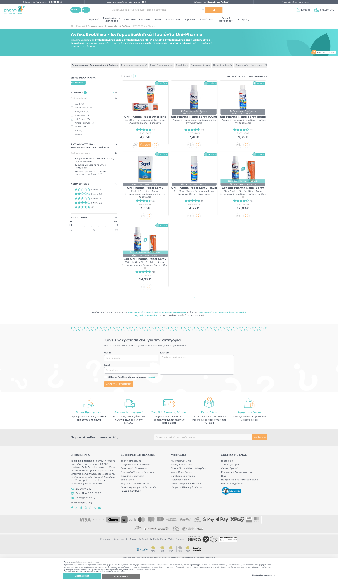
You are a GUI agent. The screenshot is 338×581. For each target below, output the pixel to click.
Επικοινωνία (127, 480)
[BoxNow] (176, 529)
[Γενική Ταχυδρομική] (150, 529)
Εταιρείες (243, 19)
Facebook (72, 507)
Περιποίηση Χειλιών (200, 65)
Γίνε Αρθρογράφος (232, 483)
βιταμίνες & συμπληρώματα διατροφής (92, 474)
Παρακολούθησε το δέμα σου (138, 472)
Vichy (171, 539)
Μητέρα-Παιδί (172, 19)
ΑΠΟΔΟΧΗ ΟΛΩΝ (82, 576)
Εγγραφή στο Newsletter (135, 483)
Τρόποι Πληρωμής (131, 461)
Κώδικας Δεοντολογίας (183, 558)
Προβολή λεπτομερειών (262, 575)
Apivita (124, 539)
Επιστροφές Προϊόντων (134, 468)
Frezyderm (105, 539)
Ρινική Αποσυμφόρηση (161, 65)
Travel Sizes (181, 65)
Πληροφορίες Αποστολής (135, 465)
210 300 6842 (83, 489)
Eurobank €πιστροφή (183, 476)
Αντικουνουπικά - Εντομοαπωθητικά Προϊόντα (95, 65)
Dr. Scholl (143, 539)
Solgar (133, 539)
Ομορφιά (94, 19)
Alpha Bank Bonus (181, 472)
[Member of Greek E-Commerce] (194, 539)
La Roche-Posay (158, 539)
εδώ (123, 571)
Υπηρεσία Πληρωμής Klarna (186, 487)
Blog (223, 476)
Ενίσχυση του (211, 2)
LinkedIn (100, 507)
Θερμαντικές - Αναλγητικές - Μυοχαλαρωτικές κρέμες (262, 65)
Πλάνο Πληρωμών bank (186, 483)
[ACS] (200, 529)
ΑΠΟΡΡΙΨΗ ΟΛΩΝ (121, 576)
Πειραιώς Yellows (181, 480)
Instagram (76, 507)
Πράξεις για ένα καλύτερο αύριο (239, 480)
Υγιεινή (157, 19)
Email (107, 365)
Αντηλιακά (130, 19)
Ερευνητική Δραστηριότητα (236, 472)
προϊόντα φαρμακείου (101, 470)
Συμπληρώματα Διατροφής (111, 19)
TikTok (81, 507)
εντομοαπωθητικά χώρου (109, 40)
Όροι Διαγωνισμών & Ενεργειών (138, 487)
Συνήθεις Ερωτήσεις (132, 476)
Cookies (164, 558)
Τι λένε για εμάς (230, 465)
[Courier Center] (188, 529)
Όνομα (107, 353)
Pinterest (90, 507)
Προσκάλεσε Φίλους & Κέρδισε (189, 468)
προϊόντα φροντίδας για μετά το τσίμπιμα (168, 43)
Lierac (116, 539)
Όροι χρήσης (128, 558)
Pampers (180, 539)
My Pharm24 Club (181, 461)
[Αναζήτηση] (213, 10)
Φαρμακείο (190, 19)
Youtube (86, 507)
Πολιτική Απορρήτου (147, 558)
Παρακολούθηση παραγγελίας (296, 2)
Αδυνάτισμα (207, 19)
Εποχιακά (144, 19)
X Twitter (95, 507)
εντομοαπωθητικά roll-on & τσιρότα (144, 40)
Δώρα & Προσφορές (226, 19)
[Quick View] (135, 145)
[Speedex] (163, 529)
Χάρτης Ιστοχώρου (206, 558)
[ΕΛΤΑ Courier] (138, 529)
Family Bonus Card (181, 465)
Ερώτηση (164, 353)
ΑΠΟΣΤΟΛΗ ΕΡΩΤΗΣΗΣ (118, 384)
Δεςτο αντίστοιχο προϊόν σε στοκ (243, 181)
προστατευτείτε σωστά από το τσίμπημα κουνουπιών (157, 312)
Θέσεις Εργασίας (230, 468)
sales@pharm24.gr (86, 497)
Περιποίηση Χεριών (222, 65)
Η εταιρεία (227, 461)
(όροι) (151, 377)
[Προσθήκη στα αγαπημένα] (155, 145)
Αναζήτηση (260, 437)
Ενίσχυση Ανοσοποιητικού (134, 65)
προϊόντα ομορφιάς (82, 477)
